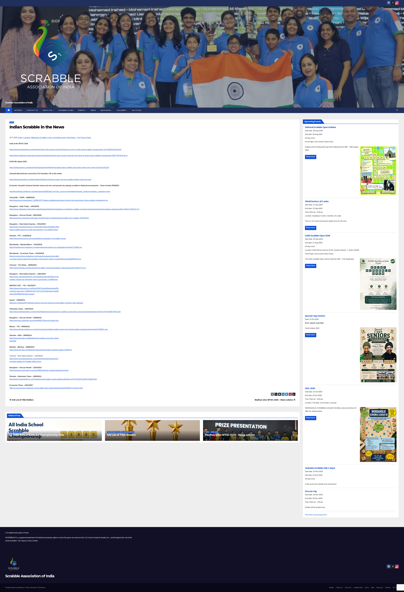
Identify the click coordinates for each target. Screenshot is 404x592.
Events (81, 110)
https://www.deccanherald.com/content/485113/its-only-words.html (33, 320)
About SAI (48, 110)
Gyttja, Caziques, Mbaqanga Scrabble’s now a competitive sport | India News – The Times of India (54, 137)
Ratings (18, 110)
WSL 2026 (310, 388)
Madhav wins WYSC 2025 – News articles (274, 400)
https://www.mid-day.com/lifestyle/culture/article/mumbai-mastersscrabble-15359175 (40, 350)
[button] (397, 110)
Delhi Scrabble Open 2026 (317, 235)
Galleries (121, 110)
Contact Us (32, 110)
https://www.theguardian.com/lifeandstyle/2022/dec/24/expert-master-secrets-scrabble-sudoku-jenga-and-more (50, 179)
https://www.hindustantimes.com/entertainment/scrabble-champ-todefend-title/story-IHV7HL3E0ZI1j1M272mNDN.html (53, 379)
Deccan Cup (311, 491)
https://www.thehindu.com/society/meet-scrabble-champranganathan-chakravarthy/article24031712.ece (47, 268)
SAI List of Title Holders (22, 400)
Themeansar (41, 587)
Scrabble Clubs (65, 110)
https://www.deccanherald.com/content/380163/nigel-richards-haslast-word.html (38, 370)
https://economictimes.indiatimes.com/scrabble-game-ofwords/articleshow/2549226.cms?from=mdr (46, 388)
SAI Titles (136, 110)
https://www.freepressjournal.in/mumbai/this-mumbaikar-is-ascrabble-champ (37, 238)
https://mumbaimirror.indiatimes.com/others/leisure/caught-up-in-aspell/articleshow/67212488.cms (45, 247)
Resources (105, 110)
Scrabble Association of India (19, 102)
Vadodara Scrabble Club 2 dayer (320, 468)
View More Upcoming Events (316, 515)
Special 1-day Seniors (315, 316)
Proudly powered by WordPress (15, 587)
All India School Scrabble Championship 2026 (36, 434)
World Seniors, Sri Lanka (317, 201)
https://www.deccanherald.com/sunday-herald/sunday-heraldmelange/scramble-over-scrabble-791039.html (49, 218)
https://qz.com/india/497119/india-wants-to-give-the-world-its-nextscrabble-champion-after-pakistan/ (46, 303)
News (93, 110)
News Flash (18, 432)
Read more (310, 157)
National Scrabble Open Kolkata (320, 127)
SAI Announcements (128, 432)
